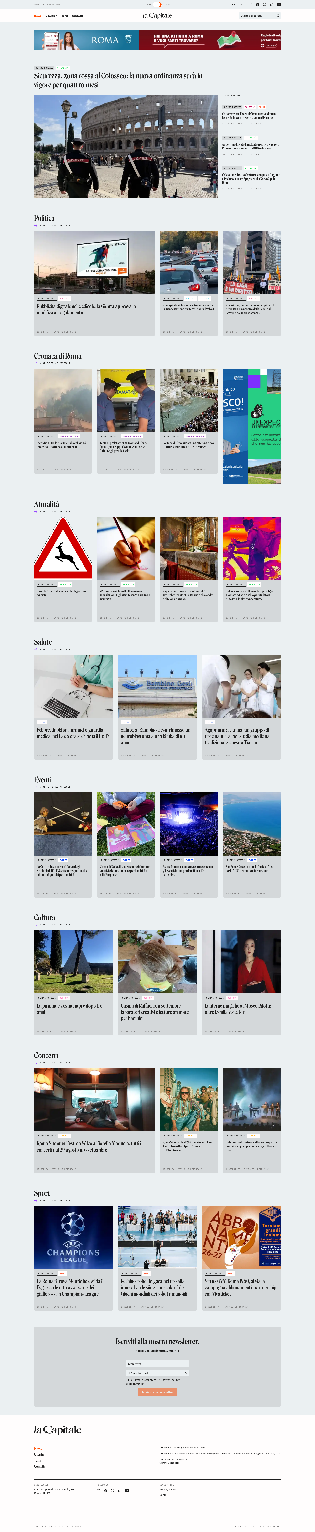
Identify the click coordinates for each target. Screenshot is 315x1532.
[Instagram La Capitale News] (250, 4)
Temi (65, 15)
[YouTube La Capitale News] (279, 4)
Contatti (77, 15)
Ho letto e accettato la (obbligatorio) (153, 1382)
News (38, 15)
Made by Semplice (270, 1526)
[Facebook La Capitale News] (257, 4)
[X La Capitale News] (264, 4)
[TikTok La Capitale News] (271, 5)
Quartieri (51, 15)
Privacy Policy (170, 1380)
